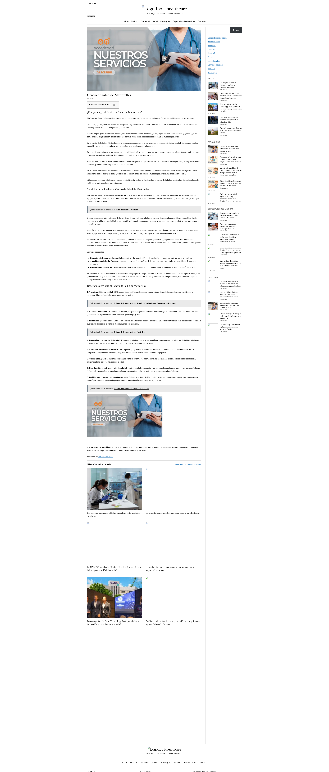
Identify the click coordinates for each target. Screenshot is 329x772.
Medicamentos (214, 42)
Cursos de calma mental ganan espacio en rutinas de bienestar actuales (231, 130)
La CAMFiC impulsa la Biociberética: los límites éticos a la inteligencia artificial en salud (114, 568)
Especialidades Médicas (184, 21)
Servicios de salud (105, 456)
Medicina (212, 45)
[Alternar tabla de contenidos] (113, 105)
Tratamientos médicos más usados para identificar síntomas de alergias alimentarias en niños (229, 238)
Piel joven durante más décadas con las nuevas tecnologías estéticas (228, 226)
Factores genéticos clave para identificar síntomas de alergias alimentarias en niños (230, 159)
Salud (155, 21)
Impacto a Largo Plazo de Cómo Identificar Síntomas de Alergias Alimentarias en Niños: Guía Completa (230, 171)
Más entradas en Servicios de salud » (188, 464)
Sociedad (145, 21)
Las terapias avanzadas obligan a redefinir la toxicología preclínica (113, 514)
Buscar (236, 30)
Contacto (202, 21)
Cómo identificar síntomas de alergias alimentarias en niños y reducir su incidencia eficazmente (230, 184)
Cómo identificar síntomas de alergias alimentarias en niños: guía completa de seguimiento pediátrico (230, 251)
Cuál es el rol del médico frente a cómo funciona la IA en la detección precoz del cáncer (230, 264)
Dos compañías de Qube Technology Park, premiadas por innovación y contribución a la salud (114, 623)
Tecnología (212, 72)
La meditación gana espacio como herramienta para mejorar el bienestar (170, 568)
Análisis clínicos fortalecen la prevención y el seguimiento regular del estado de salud (173, 623)
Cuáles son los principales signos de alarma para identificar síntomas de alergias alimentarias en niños (230, 197)
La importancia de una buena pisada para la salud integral (172, 513)
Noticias (135, 21)
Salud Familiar (214, 61)
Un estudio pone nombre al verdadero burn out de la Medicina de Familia (229, 215)
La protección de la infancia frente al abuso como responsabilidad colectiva (230, 294)
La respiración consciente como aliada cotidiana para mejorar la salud (229, 148)
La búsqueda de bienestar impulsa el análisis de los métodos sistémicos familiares (230, 283)
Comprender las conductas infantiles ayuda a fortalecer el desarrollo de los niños (231, 96)
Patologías (165, 21)
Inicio (126, 21)
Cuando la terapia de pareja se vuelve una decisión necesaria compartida (230, 316)
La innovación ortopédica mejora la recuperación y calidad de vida (229, 119)
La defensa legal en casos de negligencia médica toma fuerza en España (230, 327)
